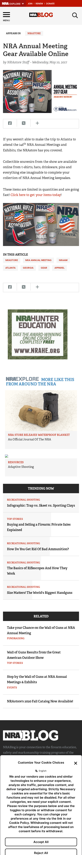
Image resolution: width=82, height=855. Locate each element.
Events (12, 687)
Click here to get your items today (36, 195)
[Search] (75, 15)
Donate (50, 3)
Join (30, 3)
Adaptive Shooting (21, 467)
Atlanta (10, 267)
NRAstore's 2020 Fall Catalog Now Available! (40, 701)
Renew (39, 3)
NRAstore (34, 33)
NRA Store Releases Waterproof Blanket (39, 435)
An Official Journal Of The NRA (29, 439)
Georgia (28, 267)
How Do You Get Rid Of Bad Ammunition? (38, 549)
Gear (44, 267)
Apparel (59, 267)
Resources (16, 462)
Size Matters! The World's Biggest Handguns (39, 593)
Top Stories (15, 519)
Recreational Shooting (23, 499)
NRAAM (63, 260)
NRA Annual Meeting (38, 260)
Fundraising (15, 638)
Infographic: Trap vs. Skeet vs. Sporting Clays (41, 505)
